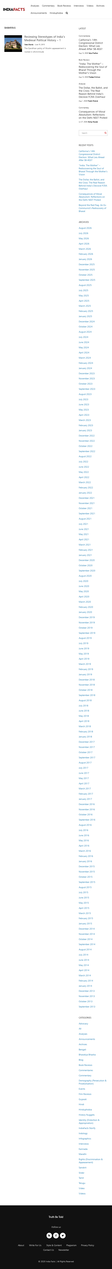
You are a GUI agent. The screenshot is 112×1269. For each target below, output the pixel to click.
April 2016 (84, 845)
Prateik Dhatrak (93, 101)
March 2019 (85, 664)
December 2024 (87, 321)
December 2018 (87, 679)
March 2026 (85, 249)
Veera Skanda (28, 44)
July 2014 (83, 954)
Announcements (39, 13)
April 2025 (84, 300)
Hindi (81, 1104)
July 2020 (83, 581)
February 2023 (86, 425)
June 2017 (84, 773)
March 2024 (85, 357)
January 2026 (85, 259)
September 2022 (87, 451)
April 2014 (84, 970)
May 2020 (84, 591)
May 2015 (84, 902)
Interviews (79, 5)
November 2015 (87, 871)
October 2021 (85, 508)
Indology (83, 1133)
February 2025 (86, 311)
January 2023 (85, 430)
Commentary (48, 5)
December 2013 (87, 991)
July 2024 (83, 337)
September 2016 (87, 819)
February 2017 (86, 793)
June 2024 (84, 342)
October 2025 (85, 274)
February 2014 (86, 980)
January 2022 (85, 492)
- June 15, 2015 (39, 44)
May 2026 (84, 238)
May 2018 (84, 716)
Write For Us (35, 1245)
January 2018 (85, 736)
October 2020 (85, 565)
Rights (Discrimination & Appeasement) (91, 1161)
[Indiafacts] (14, 9)
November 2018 (87, 684)
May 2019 (84, 653)
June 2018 (84, 710)
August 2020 (85, 575)
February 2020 (86, 607)
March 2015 (85, 913)
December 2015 (87, 866)
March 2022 (85, 482)
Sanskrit (82, 1167)
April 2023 (84, 415)
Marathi (82, 1154)
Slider (81, 1172)
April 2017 (84, 783)
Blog (81, 1059)
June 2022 (84, 466)
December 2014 (87, 928)
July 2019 (83, 643)
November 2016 (87, 809)
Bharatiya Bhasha (87, 1054)
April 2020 (84, 596)
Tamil (81, 1177)
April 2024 (84, 352)
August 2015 (85, 887)
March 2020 (85, 601)
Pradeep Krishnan (94, 77)
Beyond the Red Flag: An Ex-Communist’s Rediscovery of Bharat (92, 208)
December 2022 (87, 435)
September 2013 (87, 1006)
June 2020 (84, 586)
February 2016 (86, 856)
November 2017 (87, 747)
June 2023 (84, 404)
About (21, 1245)
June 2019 (84, 648)
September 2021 (87, 513)
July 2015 (83, 892)
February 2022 (86, 487)
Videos (90, 5)
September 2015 (87, 882)
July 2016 (83, 830)
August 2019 (85, 638)
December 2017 (87, 741)
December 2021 (87, 498)
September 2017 (87, 757)
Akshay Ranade (93, 122)
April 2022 (84, 477)
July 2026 (83, 233)
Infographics (85, 1138)
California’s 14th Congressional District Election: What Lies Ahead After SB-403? (91, 44)
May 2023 (84, 409)
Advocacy (83, 1023)
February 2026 (86, 254)
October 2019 (85, 627)
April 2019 (84, 658)
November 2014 (87, 934)
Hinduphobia (56, 13)
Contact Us (48, 1250)
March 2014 (85, 975)
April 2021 (84, 539)
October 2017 (85, 752)
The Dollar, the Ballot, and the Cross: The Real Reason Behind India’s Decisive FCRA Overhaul (93, 92)
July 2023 (83, 399)
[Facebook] (56, 1235)
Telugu (82, 1183)
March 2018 (85, 726)
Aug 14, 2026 (83, 53)
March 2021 (85, 544)
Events (82, 1088)
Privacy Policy (87, 1245)
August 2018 (85, 700)
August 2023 (85, 394)
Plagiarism (71, 1245)
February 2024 (86, 363)
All (80, 1028)
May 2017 (84, 778)
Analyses (35, 5)
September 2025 (87, 280)
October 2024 (85, 326)
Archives (100, 5)
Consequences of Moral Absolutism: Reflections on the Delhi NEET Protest (93, 114)
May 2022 (84, 472)
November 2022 (87, 440)
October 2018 (85, 690)
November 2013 (87, 996)
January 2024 (85, 368)
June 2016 (84, 835)
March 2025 (85, 305)
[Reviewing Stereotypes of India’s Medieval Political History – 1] (13, 43)
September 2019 (87, 633)
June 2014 (84, 960)
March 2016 (85, 851)
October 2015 (85, 876)
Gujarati (83, 1099)
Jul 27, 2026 (83, 122)
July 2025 (83, 290)
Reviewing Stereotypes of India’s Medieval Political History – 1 (44, 38)
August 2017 (85, 762)
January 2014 (85, 986)
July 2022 (83, 461)
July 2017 (83, 767)
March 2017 (85, 788)
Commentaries (84, 36)
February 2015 (86, 918)
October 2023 (85, 383)
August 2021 (85, 518)
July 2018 (83, 705)
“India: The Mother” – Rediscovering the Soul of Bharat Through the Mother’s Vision (93, 68)
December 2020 (87, 560)
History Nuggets (86, 1114)
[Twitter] (63, 1235)
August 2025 (85, 285)
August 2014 (85, 949)
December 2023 (87, 373)
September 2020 (87, 570)
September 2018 (87, 695)
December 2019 (87, 617)
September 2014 (87, 944)
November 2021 (87, 503)
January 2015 (85, 923)
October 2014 (85, 939)
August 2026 (85, 228)
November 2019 (87, 622)
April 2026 (84, 243)
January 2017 (85, 799)
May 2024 (84, 347)
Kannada (83, 1149)
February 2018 (86, 731)
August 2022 (85, 456)
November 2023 (87, 378)
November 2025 (87, 269)
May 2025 (84, 295)
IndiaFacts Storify (87, 1128)
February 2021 (86, 550)
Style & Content (54, 1245)
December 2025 (87, 264)
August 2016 (85, 825)
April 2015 (84, 908)
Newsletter (63, 1250)
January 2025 (85, 316)
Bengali (82, 1049)
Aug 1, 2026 (83, 101)
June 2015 (84, 897)
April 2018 (84, 721)
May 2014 (84, 965)
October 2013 (85, 1001)
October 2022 (85, 446)
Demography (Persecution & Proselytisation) (92, 1082)
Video (82, 1188)
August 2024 (85, 331)
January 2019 (85, 674)
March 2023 (85, 420)
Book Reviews (64, 5)
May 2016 (84, 840)
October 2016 (85, 814)
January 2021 (85, 555)
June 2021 (84, 529)
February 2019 (86, 669)
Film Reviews (85, 1094)
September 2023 (87, 389)
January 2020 (85, 612)
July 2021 (83, 524)
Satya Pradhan (93, 53)
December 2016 (87, 804)
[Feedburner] (49, 1235)
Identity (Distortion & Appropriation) (89, 1121)
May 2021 (84, 534)
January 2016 (85, 861)
